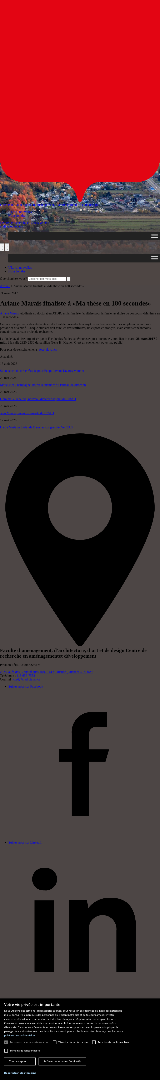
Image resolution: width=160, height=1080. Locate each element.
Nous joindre (16, 215)
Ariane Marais (9, 313)
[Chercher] (2, 247)
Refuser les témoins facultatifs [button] (62, 1061)
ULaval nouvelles (20, 212)
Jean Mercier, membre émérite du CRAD (27, 413)
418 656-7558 (25, 675)
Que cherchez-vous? (13, 278)
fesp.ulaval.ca (48, 349)
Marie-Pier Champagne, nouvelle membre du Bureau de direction (43, 385)
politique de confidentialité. (19, 1035)
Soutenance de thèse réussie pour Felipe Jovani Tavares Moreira (42, 370)
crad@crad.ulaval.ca (26, 679)
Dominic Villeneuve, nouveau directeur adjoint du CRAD (38, 399)
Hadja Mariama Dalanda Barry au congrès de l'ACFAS (36, 427)
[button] (20, 1073)
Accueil (5, 286)
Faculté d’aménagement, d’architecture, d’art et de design (60, 205)
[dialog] (80, 1039)
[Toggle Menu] (154, 236)
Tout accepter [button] (17, 1061)
